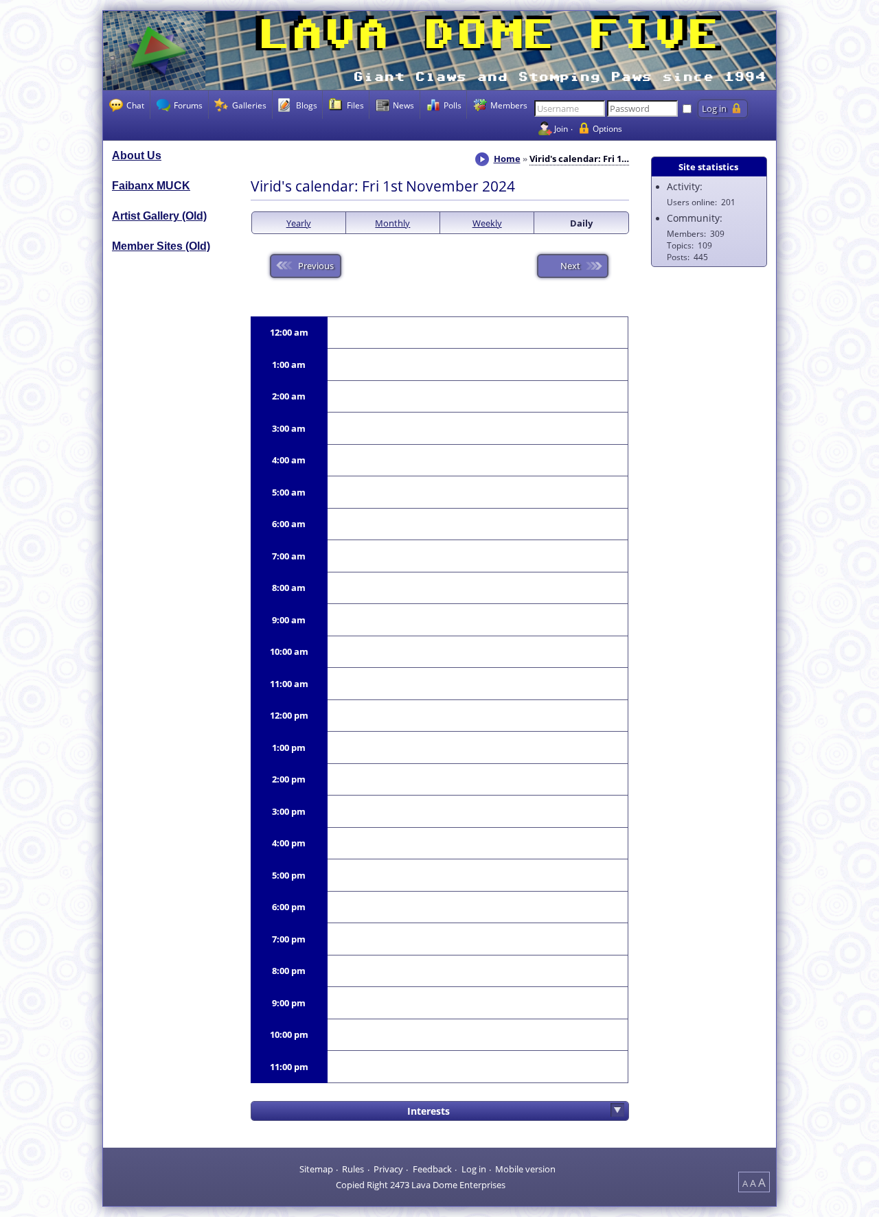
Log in (473, 1168)
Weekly (487, 223)
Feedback (432, 1168)
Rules (353, 1168)
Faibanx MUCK (151, 186)
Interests (428, 1110)
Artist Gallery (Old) (159, 216)
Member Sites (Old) (161, 246)
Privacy (388, 1168)
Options (607, 128)
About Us (136, 155)
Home (507, 158)
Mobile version (525, 1168)
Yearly (298, 223)
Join (561, 128)
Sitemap (316, 1168)
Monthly (392, 223)
